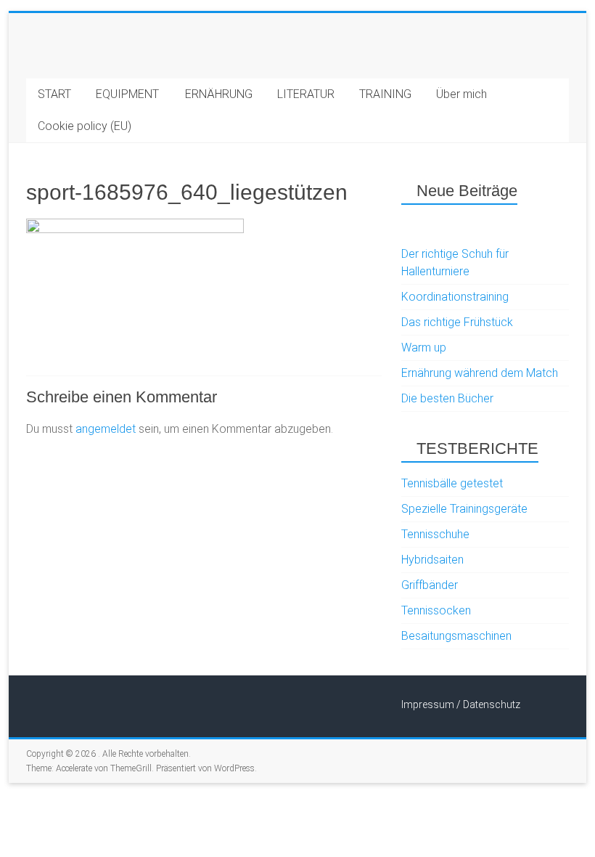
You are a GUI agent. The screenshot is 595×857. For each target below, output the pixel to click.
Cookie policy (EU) (84, 126)
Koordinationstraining (455, 297)
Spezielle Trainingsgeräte (464, 509)
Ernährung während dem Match (479, 373)
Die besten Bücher (447, 398)
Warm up (423, 347)
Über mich (461, 94)
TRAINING (385, 94)
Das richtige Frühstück (457, 322)
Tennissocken (436, 610)
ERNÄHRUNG (219, 94)
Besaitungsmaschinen (456, 636)
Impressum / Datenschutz (460, 704)
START (54, 94)
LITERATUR (306, 94)
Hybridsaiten (432, 559)
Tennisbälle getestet (452, 483)
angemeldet (105, 429)
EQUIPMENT (127, 94)
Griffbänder (429, 585)
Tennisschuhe (435, 534)
